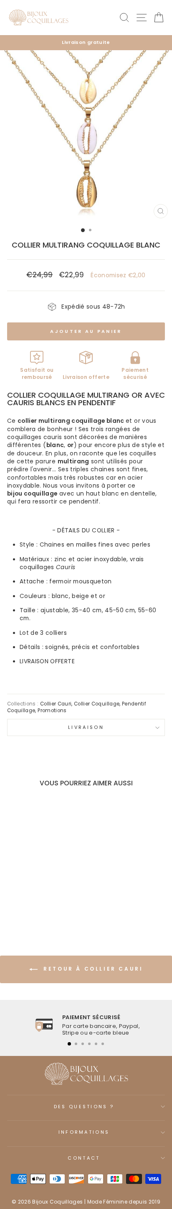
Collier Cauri (56, 703)
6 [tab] (102, 1044)
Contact (84, 1158)
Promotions (52, 710)
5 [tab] (96, 1044)
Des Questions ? (84, 1106)
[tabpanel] (86, 1025)
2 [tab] (76, 1044)
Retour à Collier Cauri (92, 969)
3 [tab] (82, 1044)
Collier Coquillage (96, 703)
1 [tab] (69, 1043)
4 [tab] (89, 1044)
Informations (84, 1132)
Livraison (86, 727)
